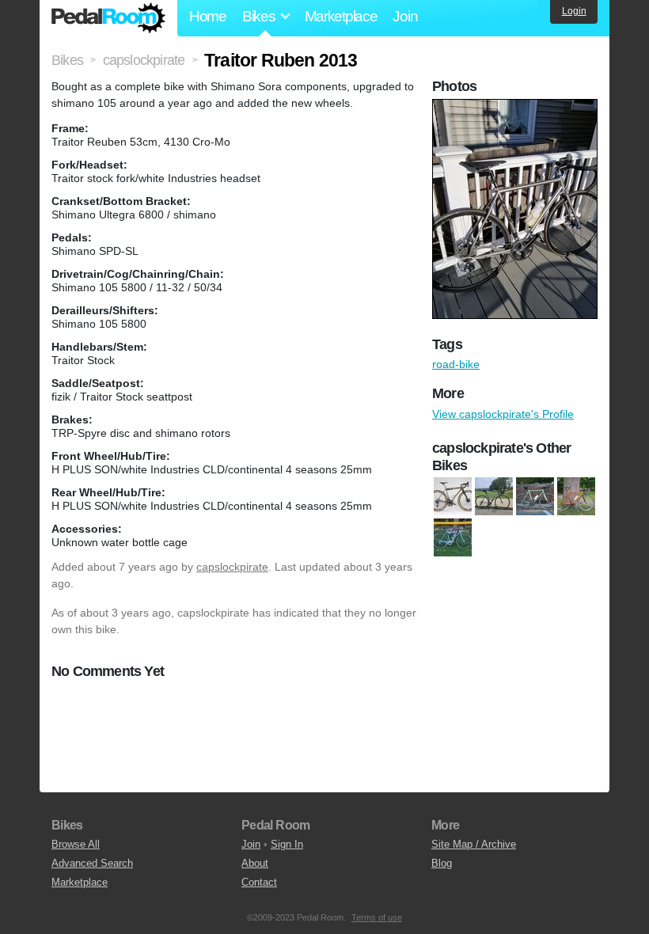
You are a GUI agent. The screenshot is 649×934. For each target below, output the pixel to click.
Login (574, 11)
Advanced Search (92, 863)
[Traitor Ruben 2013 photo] (517, 107)
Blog (441, 863)
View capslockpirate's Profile (503, 414)
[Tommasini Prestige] (535, 497)
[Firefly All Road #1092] (452, 497)
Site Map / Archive (473, 844)
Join (405, 16)
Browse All (75, 844)
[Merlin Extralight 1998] (493, 497)
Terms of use (376, 917)
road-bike (456, 364)
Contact (259, 882)
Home (207, 16)
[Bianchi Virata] (452, 538)
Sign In (287, 844)
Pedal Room (108, 18)
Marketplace (341, 16)
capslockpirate (232, 566)
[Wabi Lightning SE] (576, 497)
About (254, 863)
